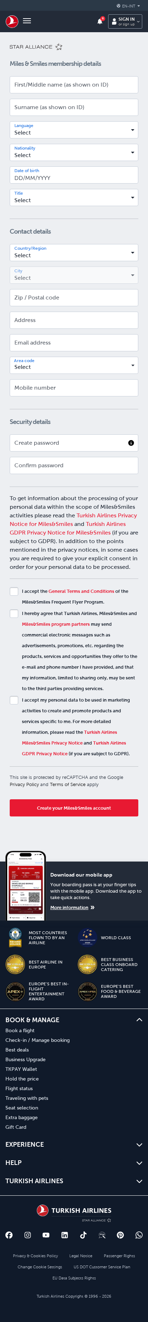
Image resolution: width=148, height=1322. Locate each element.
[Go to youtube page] (46, 1235)
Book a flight (19, 1030)
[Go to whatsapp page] (139, 1235)
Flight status (19, 1088)
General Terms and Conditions (81, 591)
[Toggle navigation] (27, 21)
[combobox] (74, 129)
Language (23, 125)
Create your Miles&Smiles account (74, 808)
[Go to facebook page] (9, 1235)
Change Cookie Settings (40, 1266)
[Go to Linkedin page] (64, 1235)
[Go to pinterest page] (120, 1235)
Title (18, 193)
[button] (129, 6)
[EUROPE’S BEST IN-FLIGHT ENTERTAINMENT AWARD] (15, 991)
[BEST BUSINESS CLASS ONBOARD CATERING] (87, 964)
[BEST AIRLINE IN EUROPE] (15, 964)
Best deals (17, 1050)
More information (69, 907)
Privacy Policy (24, 784)
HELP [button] (13, 1162)
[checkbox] (14, 591)
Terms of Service (67, 784)
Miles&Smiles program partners (56, 624)
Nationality (24, 148)
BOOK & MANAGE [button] (32, 1020)
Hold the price (22, 1079)
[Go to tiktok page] (83, 1235)
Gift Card (15, 1127)
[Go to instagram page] (27, 1235)
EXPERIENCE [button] (24, 1144)
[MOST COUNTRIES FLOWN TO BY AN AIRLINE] (15, 937)
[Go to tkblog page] (102, 1235)
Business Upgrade (25, 1059)
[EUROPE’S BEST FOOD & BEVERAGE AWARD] (87, 991)
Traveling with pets (26, 1098)
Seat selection (21, 1108)
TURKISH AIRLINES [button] (34, 1181)
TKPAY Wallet (21, 1069)
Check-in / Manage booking (37, 1040)
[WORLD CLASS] (87, 937)
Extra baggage (21, 1117)
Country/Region (30, 248)
